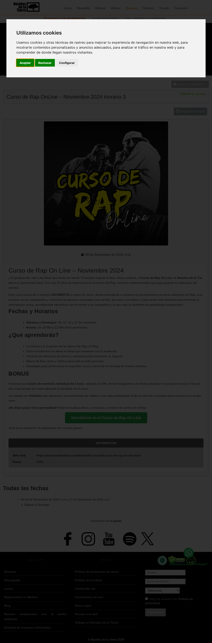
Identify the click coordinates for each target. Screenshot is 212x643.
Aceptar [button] (25, 63)
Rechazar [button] (45, 63)
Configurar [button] (67, 63)
